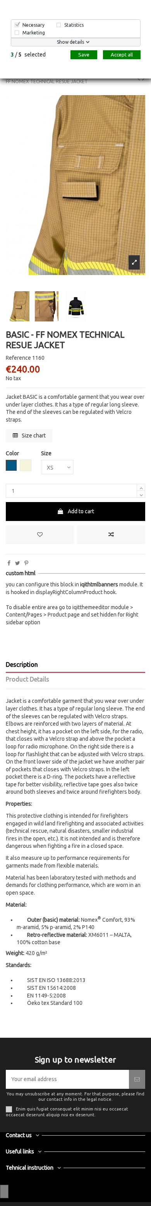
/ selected (28, 54)
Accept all (122, 54)
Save (83, 54)
